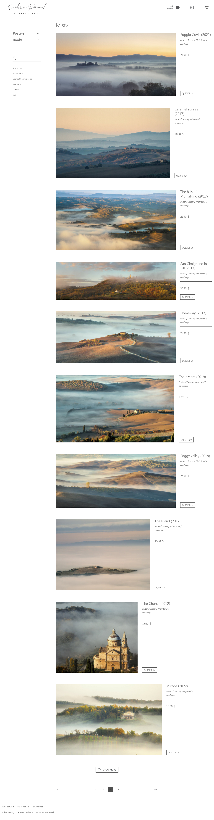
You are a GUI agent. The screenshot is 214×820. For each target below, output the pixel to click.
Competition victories (22, 78)
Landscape (184, 43)
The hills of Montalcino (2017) (194, 193)
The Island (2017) (168, 520)
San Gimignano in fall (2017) (193, 265)
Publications (18, 73)
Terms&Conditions (25, 812)
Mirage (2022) (177, 685)
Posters (19, 33)
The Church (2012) (156, 603)
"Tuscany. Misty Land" (196, 40)
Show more (109, 769)
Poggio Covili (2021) (195, 34)
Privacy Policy (8, 812)
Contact (16, 89)
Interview (17, 84)
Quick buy (187, 93)
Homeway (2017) (193, 312)
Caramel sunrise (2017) (186, 111)
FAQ (14, 94)
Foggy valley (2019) (195, 455)
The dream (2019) (192, 376)
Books (17, 39)
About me (17, 68)
